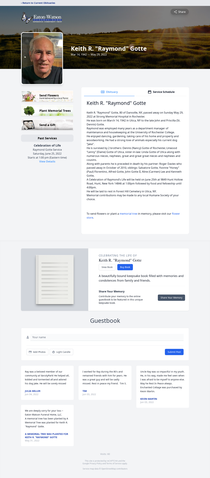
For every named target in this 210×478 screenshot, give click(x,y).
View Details (47, 161)
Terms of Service (114, 463)
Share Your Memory (171, 297)
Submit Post (174, 351)
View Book (107, 267)
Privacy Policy (96, 463)
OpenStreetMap (108, 468)
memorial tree (128, 213)
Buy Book (125, 267)
